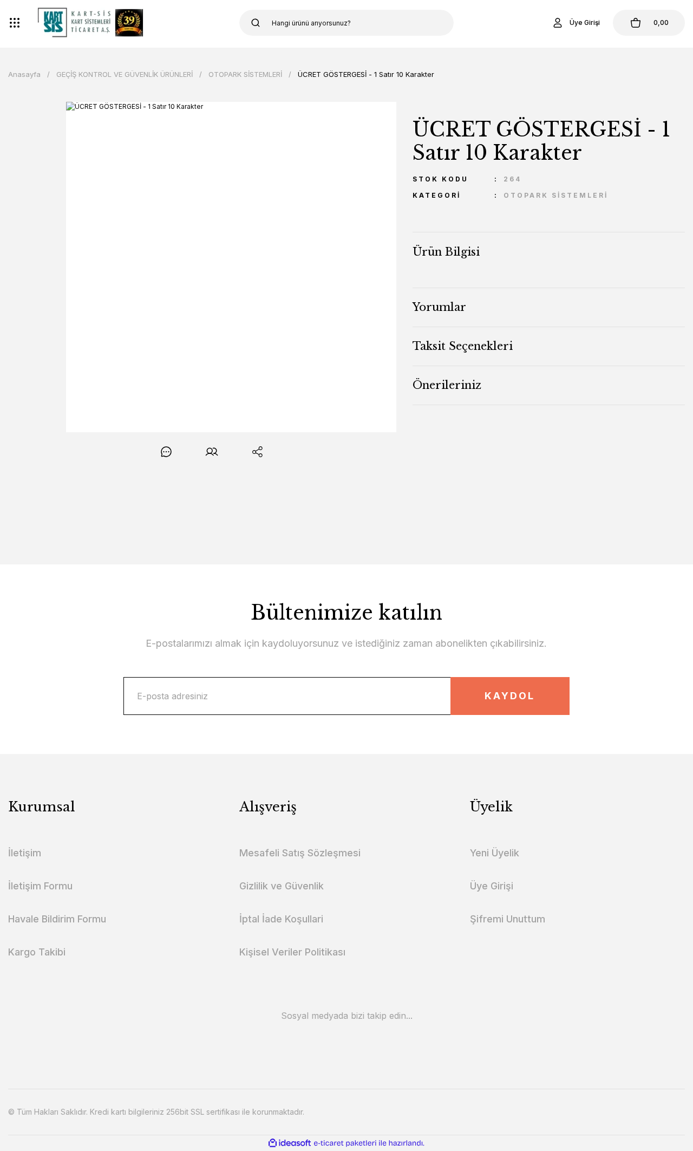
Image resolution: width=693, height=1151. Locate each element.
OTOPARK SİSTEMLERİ (556, 195)
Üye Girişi (491, 886)
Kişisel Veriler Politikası (292, 952)
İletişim (24, 853)
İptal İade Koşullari (281, 919)
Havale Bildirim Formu (57, 919)
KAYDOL (510, 695)
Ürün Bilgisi (446, 251)
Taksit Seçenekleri (463, 346)
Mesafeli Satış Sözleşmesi (300, 853)
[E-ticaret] (345, 1143)
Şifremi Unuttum (507, 919)
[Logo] (90, 23)
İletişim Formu (40, 886)
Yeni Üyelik (494, 853)
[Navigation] (14, 22)
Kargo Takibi (37, 952)
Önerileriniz (447, 385)
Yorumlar (439, 307)
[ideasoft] (289, 1143)
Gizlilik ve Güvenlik (281, 886)
